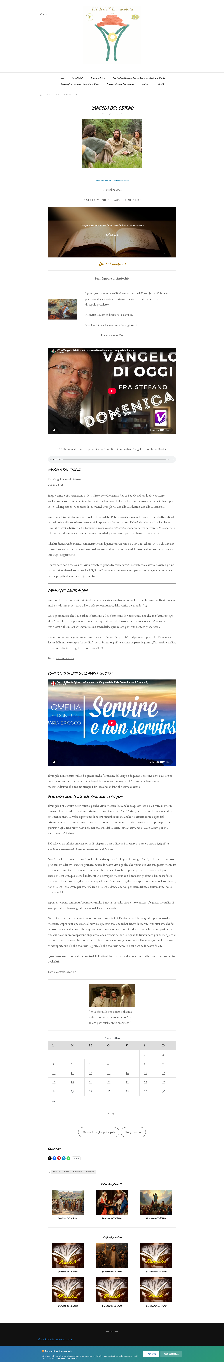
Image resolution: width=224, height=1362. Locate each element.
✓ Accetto (151, 1354)
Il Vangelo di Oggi (98, 77)
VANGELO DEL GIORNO (68, 1218)
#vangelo (66, 1172)
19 (90, 1082)
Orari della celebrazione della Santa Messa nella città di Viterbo (139, 77)
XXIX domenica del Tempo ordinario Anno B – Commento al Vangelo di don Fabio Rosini (112, 449)
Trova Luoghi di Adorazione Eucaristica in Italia (79, 84)
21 (127, 1082)
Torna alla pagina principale (99, 1132)
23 (163, 1082)
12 (90, 1073)
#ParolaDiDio (56, 1172)
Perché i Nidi (77, 77)
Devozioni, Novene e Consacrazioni (120, 84)
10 (53, 1073)
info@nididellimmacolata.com (54, 1339)
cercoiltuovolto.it (66, 972)
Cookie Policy (72, 1358)
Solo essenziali (171, 1354)
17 (53, 1082)
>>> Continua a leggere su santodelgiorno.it (111, 325)
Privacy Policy (59, 1358)
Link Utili (160, 84)
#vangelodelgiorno (77, 1172)
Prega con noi (133, 1132)
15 (145, 1073)
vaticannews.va (65, 658)
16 (163, 1073)
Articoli (145, 84)
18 (72, 1082)
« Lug (111, 1113)
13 (108, 1073)
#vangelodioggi (90, 1172)
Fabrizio (105, 114)
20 (108, 1082)
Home (62, 77)
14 (127, 1073)
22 (145, 1082)
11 (72, 1073)
